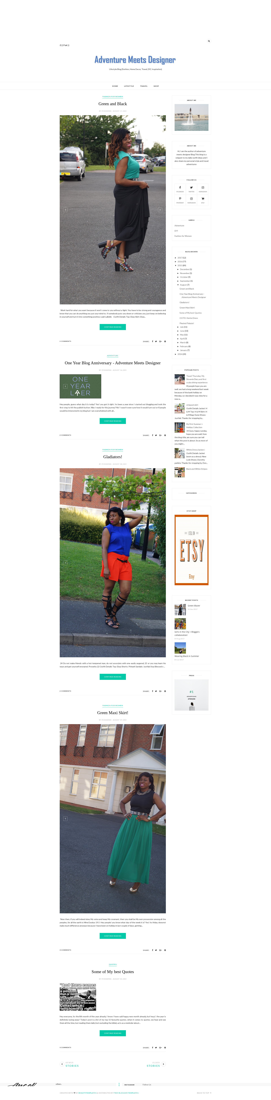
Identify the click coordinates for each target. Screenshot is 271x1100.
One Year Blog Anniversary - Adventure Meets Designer (113, 363)
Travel (143, 86)
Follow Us (147, 1093)
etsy (203, 203)
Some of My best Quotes (113, 982)
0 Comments (65, 1056)
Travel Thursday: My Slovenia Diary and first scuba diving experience (196, 379)
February (184, 346)
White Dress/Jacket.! (195, 449)
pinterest (180, 203)
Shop (156, 86)
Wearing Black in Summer (187, 656)
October (184, 277)
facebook (180, 191)
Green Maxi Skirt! (112, 723)
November (184, 273)
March (183, 342)
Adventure (112, 356)
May (182, 334)
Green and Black (113, 103)
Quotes (113, 975)
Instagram (191, 203)
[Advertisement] (135, 24)
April (182, 338)
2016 (180, 261)
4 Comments (65, 961)
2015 (180, 265)
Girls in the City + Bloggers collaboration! (187, 633)
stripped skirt (192, 405)
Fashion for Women (112, 96)
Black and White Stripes (196, 469)
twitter (191, 191)
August (183, 285)
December (184, 269)
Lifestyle (129, 86)
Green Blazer (194, 605)
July (181, 327)
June (182, 331)
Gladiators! (112, 467)
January (183, 350)
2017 (180, 257)
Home (115, 86)
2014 (180, 354)
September (185, 281)
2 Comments (65, 341)
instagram (203, 191)
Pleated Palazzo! (187, 323)
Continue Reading (112, 327)
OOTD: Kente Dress (189, 318)
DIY (176, 231)
